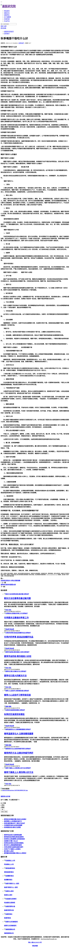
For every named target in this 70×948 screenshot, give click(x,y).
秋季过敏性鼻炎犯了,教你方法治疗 (14, 823)
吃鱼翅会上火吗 (9, 864)
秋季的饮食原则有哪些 (14, 714)
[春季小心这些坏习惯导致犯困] (14, 690)
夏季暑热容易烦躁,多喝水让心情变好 (15, 853)
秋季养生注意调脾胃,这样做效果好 (14, 839)
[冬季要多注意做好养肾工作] (13, 613)
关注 (2, 811)
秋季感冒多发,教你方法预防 (12, 827)
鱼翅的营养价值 (9, 910)
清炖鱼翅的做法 (9, 872)
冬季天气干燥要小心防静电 (12, 849)
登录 (2, 26)
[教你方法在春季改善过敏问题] (14, 594)
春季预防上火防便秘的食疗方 (13, 821)
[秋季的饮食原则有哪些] (11, 710)
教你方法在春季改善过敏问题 (17, 598)
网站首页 (7, 11)
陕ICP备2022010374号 (35, 942)
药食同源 (7, 19)
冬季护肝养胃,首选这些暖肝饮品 (18, 637)
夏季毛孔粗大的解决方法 (15, 676)
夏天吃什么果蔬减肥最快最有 (13, 845)
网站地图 (35, 945)
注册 (5, 26)
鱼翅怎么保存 (8, 895)
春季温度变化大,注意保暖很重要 (18, 734)
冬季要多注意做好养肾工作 (16, 618)
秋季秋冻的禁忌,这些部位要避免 (14, 843)
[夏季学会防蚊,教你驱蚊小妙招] (14, 652)
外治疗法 (7, 21)
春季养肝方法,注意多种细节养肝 (18, 753)
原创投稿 (3, 28)
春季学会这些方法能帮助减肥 (13, 835)
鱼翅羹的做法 (8, 879)
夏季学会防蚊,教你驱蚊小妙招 (17, 656)
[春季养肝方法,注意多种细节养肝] (14, 748)
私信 (6, 811)
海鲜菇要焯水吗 (9, 933)
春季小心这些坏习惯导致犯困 (17, 695)
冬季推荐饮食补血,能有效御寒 (13, 825)
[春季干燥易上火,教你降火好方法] (14, 768)
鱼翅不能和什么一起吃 (11, 887)
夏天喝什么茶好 (9, 851)
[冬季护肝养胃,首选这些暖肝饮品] (14, 632)
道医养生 (7, 15)
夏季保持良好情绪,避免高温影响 (14, 837)
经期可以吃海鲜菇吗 (10, 925)
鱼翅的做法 (7, 918)
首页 (9, 31)
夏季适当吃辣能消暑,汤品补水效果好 (15, 819)
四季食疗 (21, 43)
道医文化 (7, 13)
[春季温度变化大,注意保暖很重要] (14, 729)
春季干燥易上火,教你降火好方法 (18, 772)
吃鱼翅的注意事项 (9, 902)
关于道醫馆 (7, 17)
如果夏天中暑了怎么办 (11, 841)
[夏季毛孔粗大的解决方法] (12, 671)
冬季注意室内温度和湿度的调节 (13, 847)
